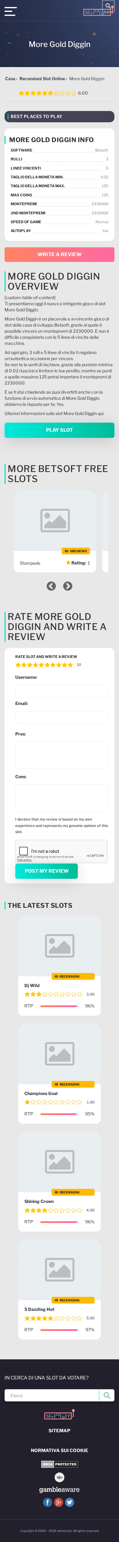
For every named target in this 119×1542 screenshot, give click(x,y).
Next (67, 586)
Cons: (21, 776)
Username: (26, 677)
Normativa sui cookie (59, 1450)
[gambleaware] (59, 1490)
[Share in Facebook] (47, 1502)
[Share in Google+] (58, 1502)
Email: (21, 703)
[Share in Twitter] (69, 1502)
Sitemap (59, 1430)
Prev (51, 586)
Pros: (20, 733)
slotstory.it (64, 1531)
